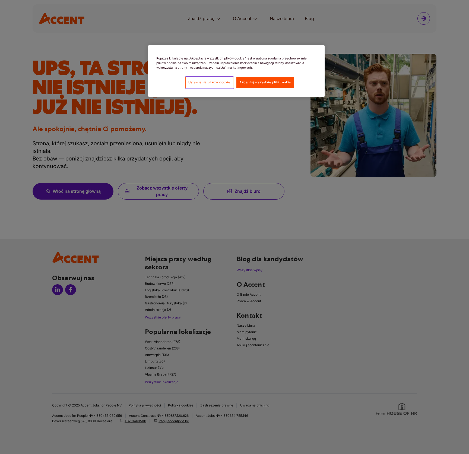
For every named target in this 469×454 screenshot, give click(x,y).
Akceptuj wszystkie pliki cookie (265, 82)
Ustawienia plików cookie (209, 82)
